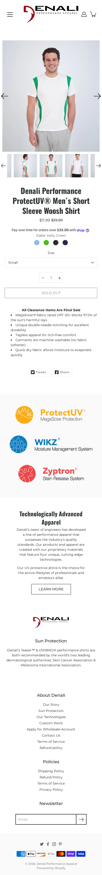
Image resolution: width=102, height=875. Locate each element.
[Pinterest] (60, 844)
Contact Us (51, 735)
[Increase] (59, 278)
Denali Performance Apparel (57, 864)
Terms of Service (51, 741)
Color (51, 235)
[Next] (97, 96)
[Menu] (10, 14)
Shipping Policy (51, 771)
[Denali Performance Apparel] (51, 14)
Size (51, 253)
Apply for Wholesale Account (51, 729)
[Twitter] (42, 844)
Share (64, 372)
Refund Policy (51, 777)
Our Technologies (51, 717)
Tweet (41, 372)
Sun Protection (51, 711)
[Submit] (81, 819)
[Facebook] (48, 844)
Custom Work (51, 723)
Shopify (60, 868)
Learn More (51, 589)
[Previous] (4, 96)
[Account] (84, 14)
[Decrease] (42, 278)
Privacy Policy (51, 789)
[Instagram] (54, 844)
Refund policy (51, 748)
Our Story (51, 704)
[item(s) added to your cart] (93, 14)
